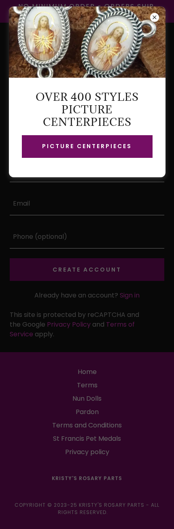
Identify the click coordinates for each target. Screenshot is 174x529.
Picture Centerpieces (87, 146)
